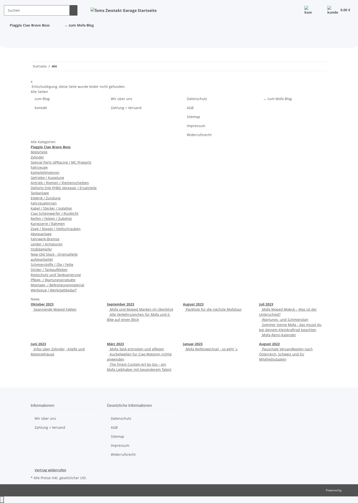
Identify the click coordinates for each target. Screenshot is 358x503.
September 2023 (120, 304)
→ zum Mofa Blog (79, 25)
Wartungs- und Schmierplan (284, 319)
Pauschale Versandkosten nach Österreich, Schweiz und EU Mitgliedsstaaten (286, 354)
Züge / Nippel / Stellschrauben (56, 228)
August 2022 (269, 344)
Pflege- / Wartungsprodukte (53, 280)
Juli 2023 (266, 304)
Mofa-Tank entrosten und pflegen (136, 349)
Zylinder (37, 157)
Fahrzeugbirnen (44, 203)
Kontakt (41, 107)
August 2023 (193, 304)
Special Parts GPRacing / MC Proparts (61, 162)
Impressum (196, 125)
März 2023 (115, 344)
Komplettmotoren (45, 172)
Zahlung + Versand (126, 107)
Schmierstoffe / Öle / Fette (52, 264)
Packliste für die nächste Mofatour (213, 309)
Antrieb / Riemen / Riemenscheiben (60, 182)
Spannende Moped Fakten (54, 309)
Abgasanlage (41, 234)
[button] (308, 10)
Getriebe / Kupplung (47, 177)
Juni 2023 (38, 344)
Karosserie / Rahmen (48, 223)
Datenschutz (197, 98)
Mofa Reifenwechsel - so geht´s (211, 349)
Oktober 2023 (42, 304)
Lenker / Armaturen (47, 244)
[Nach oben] (2, 499)
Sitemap (193, 116)
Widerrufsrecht (199, 134)
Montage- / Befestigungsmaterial (57, 285)
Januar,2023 (193, 344)
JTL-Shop (348, 490)
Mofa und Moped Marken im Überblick (141, 309)
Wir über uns (121, 98)
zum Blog (42, 98)
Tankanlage (40, 193)
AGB (190, 107)
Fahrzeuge (39, 167)
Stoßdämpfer (41, 249)
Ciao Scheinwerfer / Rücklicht (54, 213)
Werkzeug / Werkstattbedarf (53, 290)
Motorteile (39, 152)
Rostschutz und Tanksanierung (56, 274)
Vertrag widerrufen (50, 470)
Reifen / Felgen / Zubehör (51, 218)
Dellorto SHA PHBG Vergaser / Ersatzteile (64, 188)
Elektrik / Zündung (46, 198)
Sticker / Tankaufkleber (49, 269)
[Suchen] (73, 10)
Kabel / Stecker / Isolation (51, 208)
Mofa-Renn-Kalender (278, 335)
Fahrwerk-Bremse (45, 239)
